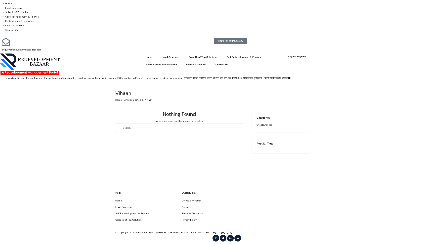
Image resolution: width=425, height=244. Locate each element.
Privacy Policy (189, 219)
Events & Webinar (15, 25)
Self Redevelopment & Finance (22, 16)
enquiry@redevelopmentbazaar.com (22, 49)
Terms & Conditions (193, 213)
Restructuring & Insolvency (20, 21)
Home (8, 3)
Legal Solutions (13, 7)
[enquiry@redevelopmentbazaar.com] (6, 42)
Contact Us (11, 29)
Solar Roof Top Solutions (19, 12)
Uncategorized (264, 124)
